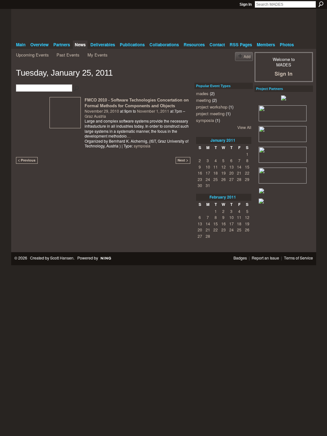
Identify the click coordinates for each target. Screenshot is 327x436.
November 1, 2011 (153, 111)
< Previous (26, 160)
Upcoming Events (32, 55)
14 (239, 166)
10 (208, 166)
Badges (240, 258)
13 (231, 166)
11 (215, 166)
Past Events (68, 55)
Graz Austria (95, 116)
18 (215, 173)
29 (247, 179)
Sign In (246, 4)
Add (247, 56)
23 (200, 179)
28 (239, 179)
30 (200, 185)
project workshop (211, 107)
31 (208, 185)
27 (231, 179)
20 (231, 173)
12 (223, 166)
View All (244, 127)
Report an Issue (265, 258)
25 (215, 179)
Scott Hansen (61, 258)
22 (247, 173)
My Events (97, 55)
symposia (142, 145)
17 (208, 173)
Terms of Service (298, 258)
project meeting (210, 113)
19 (223, 173)
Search (320, 4)
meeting (203, 100)
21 (239, 173)
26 (223, 179)
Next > (183, 160)
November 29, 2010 (102, 111)
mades (202, 93)
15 (247, 166)
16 (200, 173)
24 (208, 179)
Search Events (77, 89)
